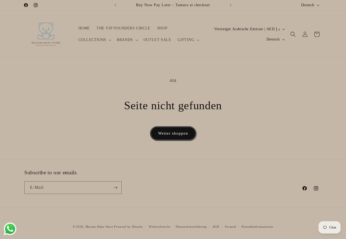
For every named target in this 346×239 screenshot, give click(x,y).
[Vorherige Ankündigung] (115, 5)
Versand (230, 226)
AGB (215, 226)
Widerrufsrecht (159, 226)
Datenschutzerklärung (191, 226)
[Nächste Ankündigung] (231, 5)
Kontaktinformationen (257, 226)
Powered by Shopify (128, 226)
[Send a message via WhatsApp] (10, 228)
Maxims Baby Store (99, 226)
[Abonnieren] (115, 187)
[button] (94, 40)
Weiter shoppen (173, 133)
